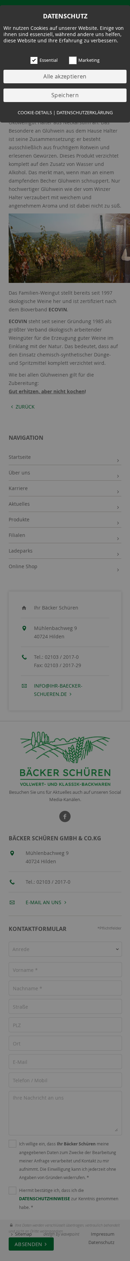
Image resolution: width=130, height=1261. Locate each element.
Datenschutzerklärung (85, 113)
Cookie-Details (35, 113)
